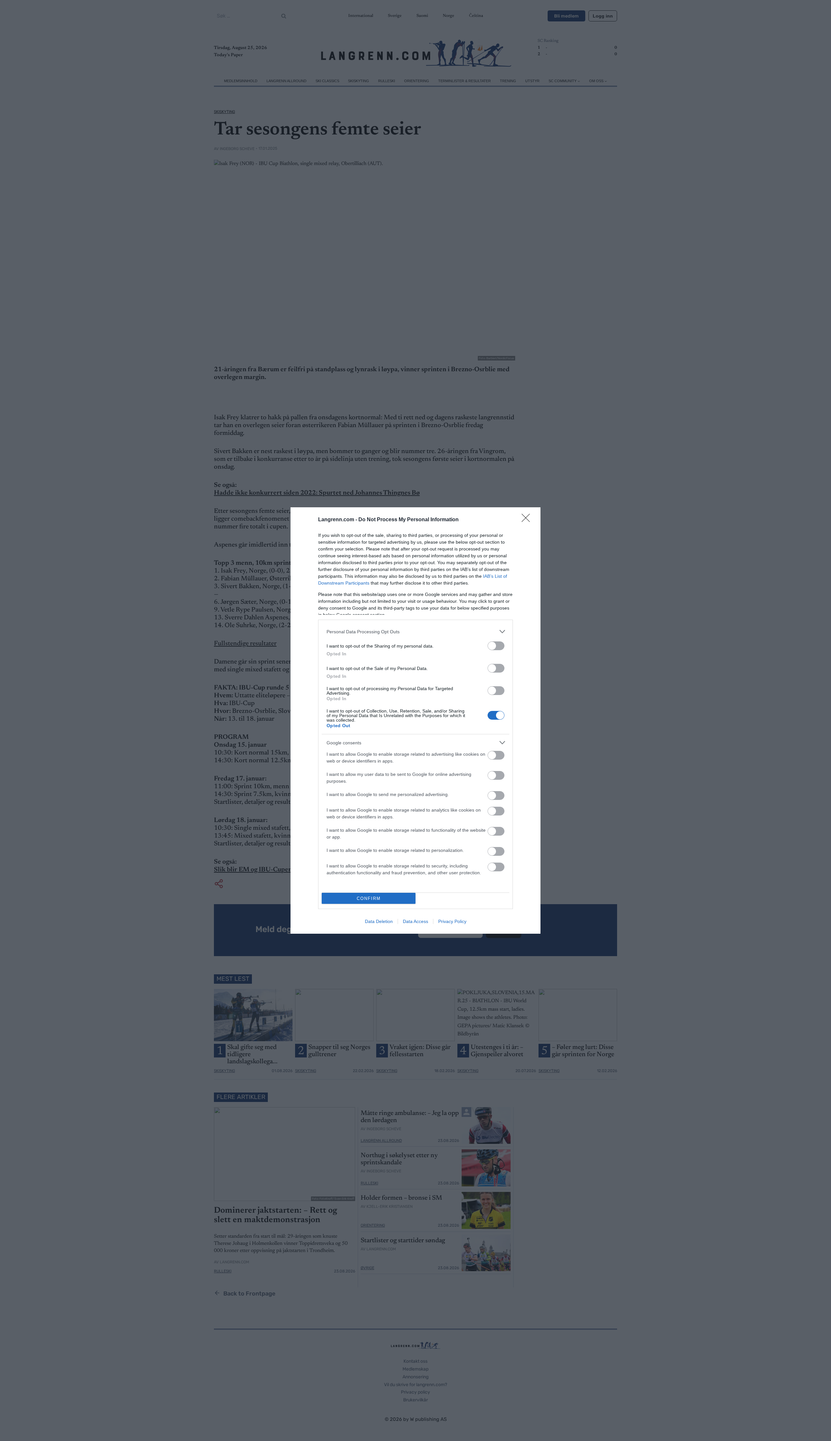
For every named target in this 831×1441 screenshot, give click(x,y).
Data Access (415, 921)
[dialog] (415, 720)
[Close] (528, 520)
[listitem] (415, 631)
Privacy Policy (452, 921)
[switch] (496, 645)
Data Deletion (379, 921)
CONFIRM (369, 898)
